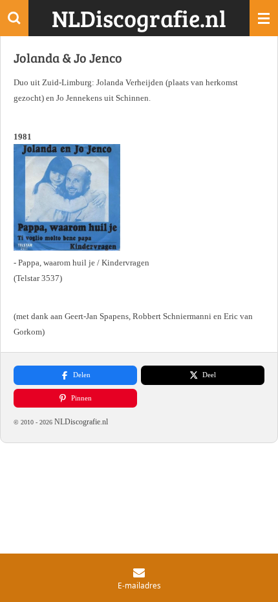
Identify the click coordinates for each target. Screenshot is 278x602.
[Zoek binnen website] (14, 18)
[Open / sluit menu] (264, 18)
